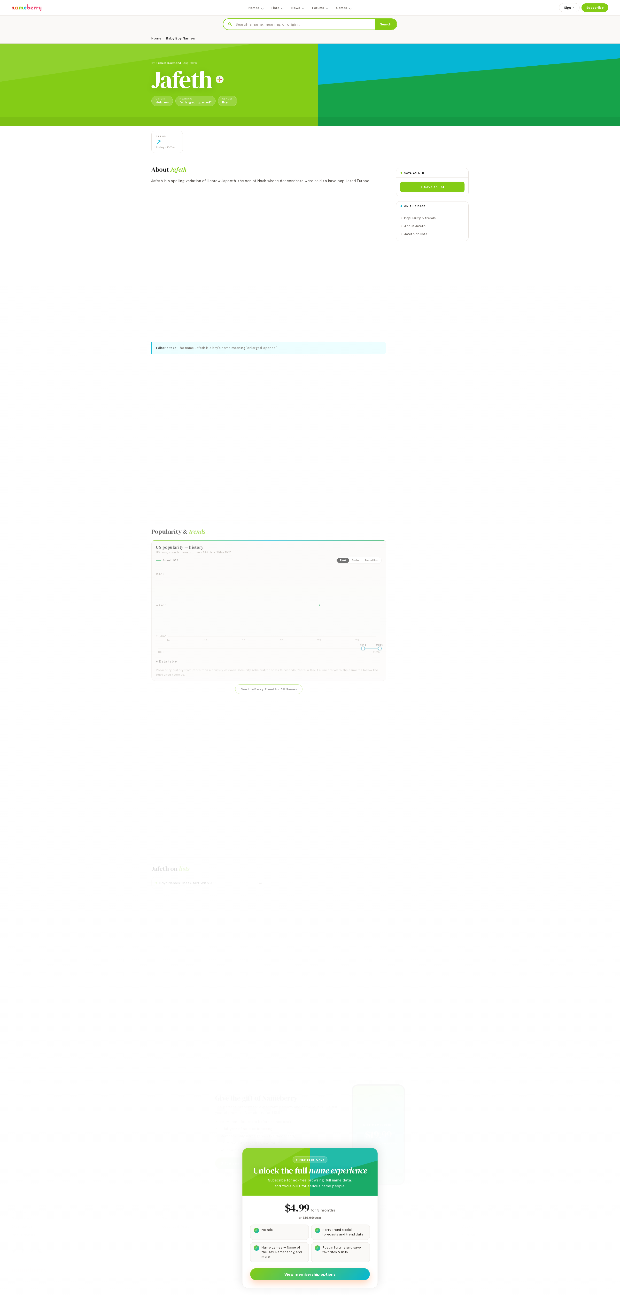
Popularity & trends (420, 218)
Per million (371, 560)
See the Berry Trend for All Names (269, 689)
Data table (168, 661)
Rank (343, 560)
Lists (275, 8)
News (295, 8)
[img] (269, 605)
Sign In (569, 8)
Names (253, 8)
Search (385, 24)
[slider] (363, 648)
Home (156, 38)
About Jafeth (415, 226)
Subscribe (595, 8)
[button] (432, 187)
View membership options (310, 1274)
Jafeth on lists (415, 234)
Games (341, 8)
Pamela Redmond (168, 63)
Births (355, 560)
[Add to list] (220, 79)
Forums (318, 8)
